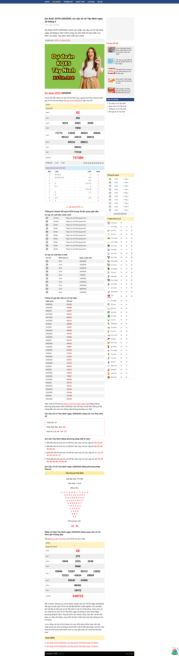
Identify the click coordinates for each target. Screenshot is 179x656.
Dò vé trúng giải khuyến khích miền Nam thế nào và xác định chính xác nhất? (124, 51)
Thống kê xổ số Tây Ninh (117, 109)
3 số (62, 163)
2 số (56, 163)
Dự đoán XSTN (65, 40)
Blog (100, 2)
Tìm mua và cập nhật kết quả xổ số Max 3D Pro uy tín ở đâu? (124, 62)
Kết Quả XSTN (75, 207)
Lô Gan (91, 2)
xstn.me (61, 653)
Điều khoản (129, 653)
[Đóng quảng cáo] (177, 649)
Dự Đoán (56, 2)
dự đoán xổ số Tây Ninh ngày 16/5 (75, 404)
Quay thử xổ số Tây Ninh (117, 106)
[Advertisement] (89, 9)
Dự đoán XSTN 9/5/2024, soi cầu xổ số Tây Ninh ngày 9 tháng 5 (72, 643)
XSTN (47, 2)
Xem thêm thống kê (120, 213)
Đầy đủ (49, 163)
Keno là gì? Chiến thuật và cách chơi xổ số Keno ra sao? (124, 81)
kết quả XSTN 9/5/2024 (72, 101)
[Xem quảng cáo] (175, 652)
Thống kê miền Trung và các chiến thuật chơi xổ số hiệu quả (124, 71)
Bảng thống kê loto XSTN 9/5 (55, 168)
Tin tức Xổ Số (112, 43)
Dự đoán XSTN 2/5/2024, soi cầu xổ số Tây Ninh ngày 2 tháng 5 (72, 646)
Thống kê (68, 2)
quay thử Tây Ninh (58, 539)
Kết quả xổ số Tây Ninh (117, 112)
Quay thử (80, 2)
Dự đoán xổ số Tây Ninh (117, 103)
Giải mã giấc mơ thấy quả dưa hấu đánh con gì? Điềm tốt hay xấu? (123, 91)
